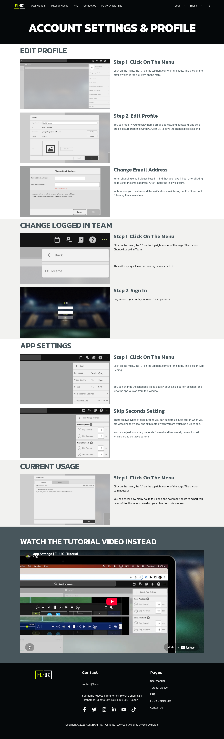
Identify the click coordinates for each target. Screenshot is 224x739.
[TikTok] (133, 709)
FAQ (75, 5)
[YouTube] (123, 709)
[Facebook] (84, 709)
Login (178, 5)
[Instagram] (104, 709)
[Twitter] (94, 709)
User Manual (38, 5)
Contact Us (89, 5)
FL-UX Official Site (111, 5)
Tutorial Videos (59, 5)
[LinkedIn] (114, 709)
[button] (208, 5)
